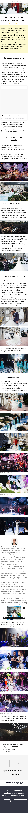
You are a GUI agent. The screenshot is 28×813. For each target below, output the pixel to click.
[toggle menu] (2, 1)
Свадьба (14, 23)
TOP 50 (7, 801)
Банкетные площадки (20, 801)
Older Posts (14, 809)
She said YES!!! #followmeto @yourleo (11, 115)
